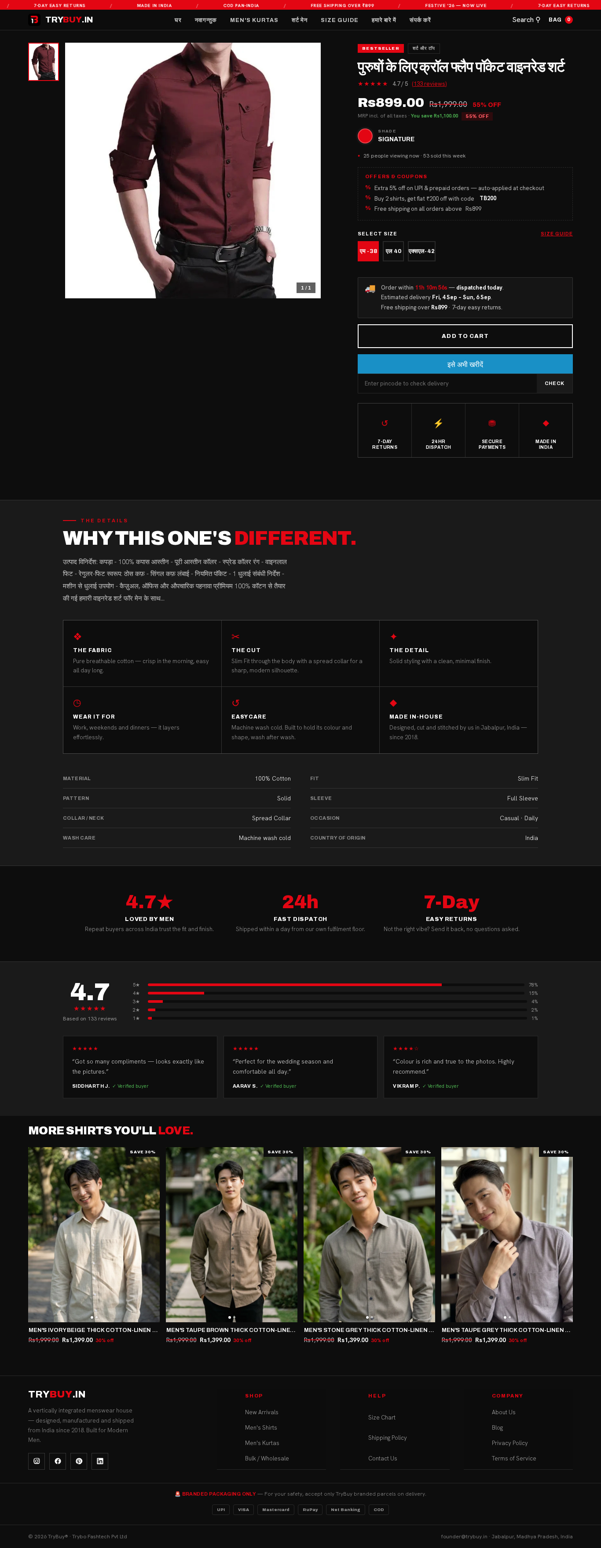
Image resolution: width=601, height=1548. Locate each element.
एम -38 (368, 251)
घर (178, 20)
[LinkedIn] (100, 1461)
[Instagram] (36, 1461)
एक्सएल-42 (422, 251)
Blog (497, 1427)
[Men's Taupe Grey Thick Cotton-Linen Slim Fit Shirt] (507, 1235)
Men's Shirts (261, 1427)
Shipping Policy (387, 1438)
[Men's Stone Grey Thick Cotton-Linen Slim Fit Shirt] (369, 1235)
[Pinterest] (78, 1461)
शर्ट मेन (300, 20)
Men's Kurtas (254, 20)
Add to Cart (465, 336)
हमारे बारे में (384, 20)
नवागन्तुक (206, 20)
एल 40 (393, 251)
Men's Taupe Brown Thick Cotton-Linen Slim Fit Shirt (252, 1330)
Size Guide (340, 20)
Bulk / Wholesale (267, 1458)
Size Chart (382, 1417)
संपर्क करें (420, 20)
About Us (504, 1412)
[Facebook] (57, 1461)
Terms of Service (514, 1458)
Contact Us (382, 1458)
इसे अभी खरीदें (465, 364)
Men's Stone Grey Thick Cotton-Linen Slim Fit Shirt (388, 1330)
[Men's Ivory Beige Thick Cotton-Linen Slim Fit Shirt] (94, 1235)
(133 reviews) (429, 84)
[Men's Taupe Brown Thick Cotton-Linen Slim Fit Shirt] (231, 1235)
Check (554, 383)
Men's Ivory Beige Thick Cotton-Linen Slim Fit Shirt (112, 1330)
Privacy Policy (510, 1443)
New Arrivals (262, 1412)
